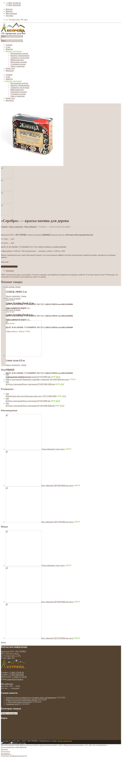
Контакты (10, 71)
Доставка (9, 16)
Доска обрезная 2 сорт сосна (53, 449)
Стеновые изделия (17, 64)
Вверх (3, 642)
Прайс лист (10, 68)
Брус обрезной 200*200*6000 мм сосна (57, 485)
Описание (10, 271)
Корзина (9, 11)
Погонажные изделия (19, 53)
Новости (9, 49)
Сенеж (23, 296)
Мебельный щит (17, 60)
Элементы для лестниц (19, 58)
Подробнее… (6, 754)
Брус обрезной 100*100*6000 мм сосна (53, 379)
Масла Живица (30, 227)
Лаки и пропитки (17, 66)
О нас (8, 47)
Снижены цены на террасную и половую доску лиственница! (31, 698)
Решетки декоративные (19, 56)
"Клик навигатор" (65, 741)
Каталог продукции (14, 51)
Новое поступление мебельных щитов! (22, 700)
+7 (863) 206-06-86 (13, 5)
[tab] (63, 271)
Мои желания (11, 13)
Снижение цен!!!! (13, 704)
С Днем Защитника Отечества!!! (19, 702)
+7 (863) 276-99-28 (13, 3)
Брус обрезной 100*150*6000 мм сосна (57, 522)
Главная (9, 45)
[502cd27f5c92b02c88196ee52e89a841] (32, 165)
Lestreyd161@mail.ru (15, 679)
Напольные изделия (18, 62)
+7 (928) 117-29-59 (19, 677)
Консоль (9, 9)
